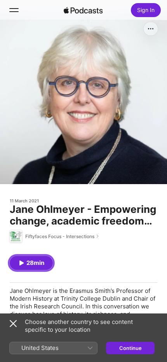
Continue (130, 348)
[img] (83, 10)
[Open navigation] (14, 10)
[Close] (13, 323)
